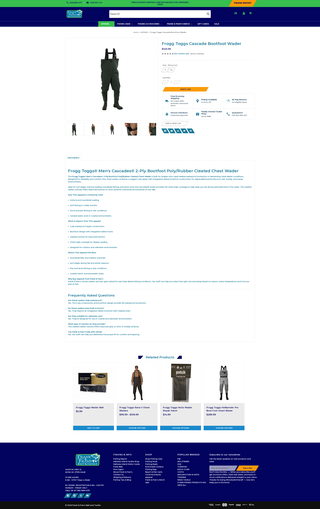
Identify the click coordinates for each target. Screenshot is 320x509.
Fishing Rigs (151, 469)
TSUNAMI (181, 477)
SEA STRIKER (183, 461)
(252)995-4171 (76, 3)
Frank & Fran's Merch (155, 480)
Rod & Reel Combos (154, 467)
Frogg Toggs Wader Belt (90, 407)
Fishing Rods (151, 461)
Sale (147, 482)
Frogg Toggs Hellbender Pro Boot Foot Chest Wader (222, 409)
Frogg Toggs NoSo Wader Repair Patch (177, 409)
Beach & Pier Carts (153, 472)
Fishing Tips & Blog (122, 480)
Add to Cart (93, 428)
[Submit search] (208, 14)
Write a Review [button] (197, 54)
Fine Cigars (118, 469)
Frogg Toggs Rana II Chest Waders (134, 409)
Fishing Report (120, 459)
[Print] (178, 131)
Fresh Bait (118, 467)
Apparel (148, 477)
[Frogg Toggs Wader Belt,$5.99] (93, 382)
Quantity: (166, 78)
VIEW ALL (181, 485)
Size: (170, 65)
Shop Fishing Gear (153, 459)
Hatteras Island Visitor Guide (126, 464)
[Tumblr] (81, 495)
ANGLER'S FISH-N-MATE (188, 475)
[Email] (171, 131)
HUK (179, 464)
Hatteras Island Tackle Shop (126, 461)
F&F (179, 459)
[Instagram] (74, 495)
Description (73, 157)
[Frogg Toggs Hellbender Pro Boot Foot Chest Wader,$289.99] (224, 382)
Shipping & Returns (122, 477)
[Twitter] (184, 131)
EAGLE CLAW (183, 469)
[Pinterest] (191, 131)
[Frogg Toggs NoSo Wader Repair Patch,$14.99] (180, 382)
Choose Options (137, 428)
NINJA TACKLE (183, 480)
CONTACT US (96, 3)
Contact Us (118, 475)
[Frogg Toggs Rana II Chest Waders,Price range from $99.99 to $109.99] (137, 382)
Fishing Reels (151, 464)
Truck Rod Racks (153, 475)
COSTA (180, 472)
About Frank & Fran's (122, 472)
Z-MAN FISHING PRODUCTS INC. (191, 482)
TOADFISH (182, 467)
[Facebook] (165, 131)
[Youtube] (87, 495)
